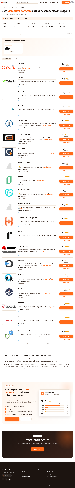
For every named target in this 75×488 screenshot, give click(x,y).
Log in (58, 2)
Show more (7, 371)
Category (47, 23)
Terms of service (40, 485)
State (4, 30)
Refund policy (48, 485)
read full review (26, 68)
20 (43, 343)
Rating (18, 23)
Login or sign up (67, 471)
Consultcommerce (24, 92)
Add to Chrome (48, 453)
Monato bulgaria (24, 204)
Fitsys (20, 289)
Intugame (21, 148)
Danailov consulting (25, 106)
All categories (25, 471)
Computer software (13, 7)
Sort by (5, 23)
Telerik (20, 78)
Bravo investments (24, 189)
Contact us (38, 474)
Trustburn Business (52, 471)
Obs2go (21, 260)
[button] (9, 26)
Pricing (49, 474)
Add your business (52, 476)
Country (61, 23)
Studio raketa (23, 232)
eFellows (21, 274)
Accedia (21, 303)
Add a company (26, 476)
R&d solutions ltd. (24, 134)
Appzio (20, 177)
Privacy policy (31, 485)
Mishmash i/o (23, 246)
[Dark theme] (72, 2)
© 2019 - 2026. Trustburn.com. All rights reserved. (14, 485)
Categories (52, 2)
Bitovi (20, 317)
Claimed (33, 23)
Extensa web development (27, 218)
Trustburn (6, 469)
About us (37, 471)
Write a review (44, 2)
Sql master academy (25, 331)
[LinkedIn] (9, 479)
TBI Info (21, 63)
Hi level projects (24, 162)
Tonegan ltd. (22, 120)
